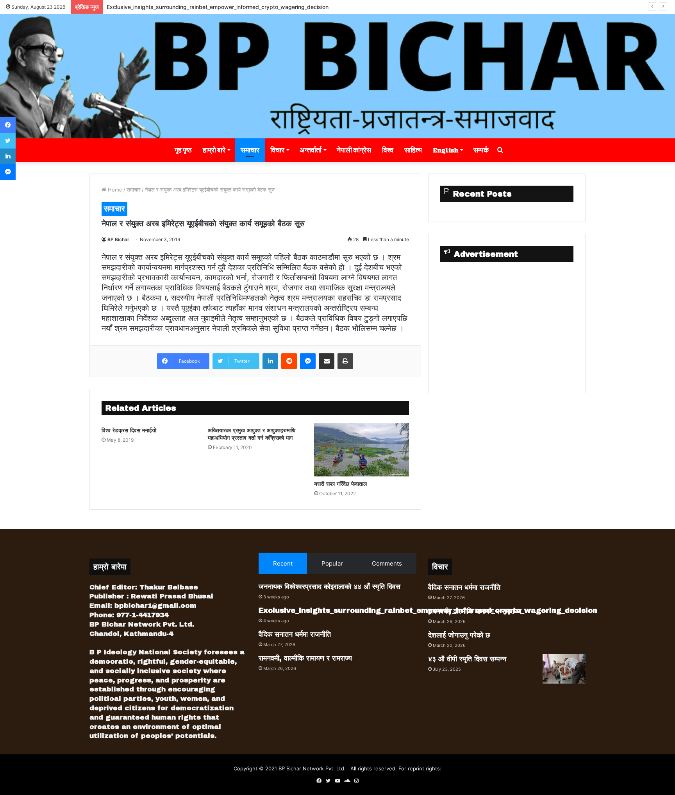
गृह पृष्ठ (183, 150)
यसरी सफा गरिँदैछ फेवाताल (340, 484)
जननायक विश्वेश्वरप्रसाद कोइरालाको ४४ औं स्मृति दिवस (329, 587)
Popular (332, 563)
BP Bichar (118, 239)
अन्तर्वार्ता (310, 150)
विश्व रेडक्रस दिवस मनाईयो (129, 430)
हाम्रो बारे (214, 150)
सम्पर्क (481, 150)
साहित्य (413, 150)
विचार (277, 150)
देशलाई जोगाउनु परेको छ (459, 635)
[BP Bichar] (337, 76)
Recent (283, 563)
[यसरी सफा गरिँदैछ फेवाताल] (361, 449)
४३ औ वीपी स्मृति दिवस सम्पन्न (467, 659)
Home (114, 189)
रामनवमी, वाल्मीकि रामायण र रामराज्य (305, 658)
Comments (387, 563)
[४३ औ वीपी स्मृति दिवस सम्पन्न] (564, 669)
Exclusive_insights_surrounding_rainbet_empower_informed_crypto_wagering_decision (218, 7)
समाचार (250, 150)
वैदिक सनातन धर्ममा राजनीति (295, 634)
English (445, 150)
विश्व (387, 150)
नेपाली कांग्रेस (354, 150)
